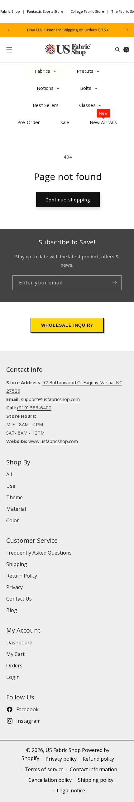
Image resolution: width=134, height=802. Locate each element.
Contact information (93, 769)
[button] (9, 50)
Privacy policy (61, 758)
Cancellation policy (50, 780)
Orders (14, 665)
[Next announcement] (127, 30)
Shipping (16, 564)
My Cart (15, 654)
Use (10, 485)
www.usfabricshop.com (53, 441)
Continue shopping (67, 199)
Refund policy (98, 758)
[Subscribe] (114, 282)
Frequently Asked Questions (39, 552)
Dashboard (19, 642)
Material (16, 508)
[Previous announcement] (8, 30)
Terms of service (44, 769)
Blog (11, 610)
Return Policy (21, 575)
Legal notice (71, 790)
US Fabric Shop (63, 750)
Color (12, 520)
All (9, 474)
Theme (14, 497)
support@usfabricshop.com (50, 399)
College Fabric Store (87, 11)
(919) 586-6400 (34, 407)
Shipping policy (95, 780)
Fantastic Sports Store (45, 11)
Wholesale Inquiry (67, 325)
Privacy (14, 587)
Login (13, 677)
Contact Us (19, 598)
